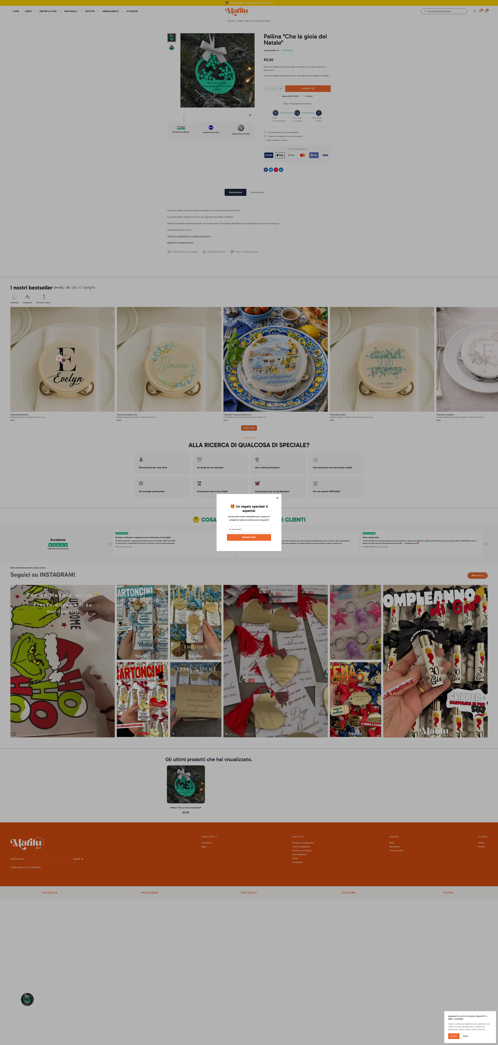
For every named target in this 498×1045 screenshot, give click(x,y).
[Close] (277, 498)
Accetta (454, 1036)
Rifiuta (465, 1036)
